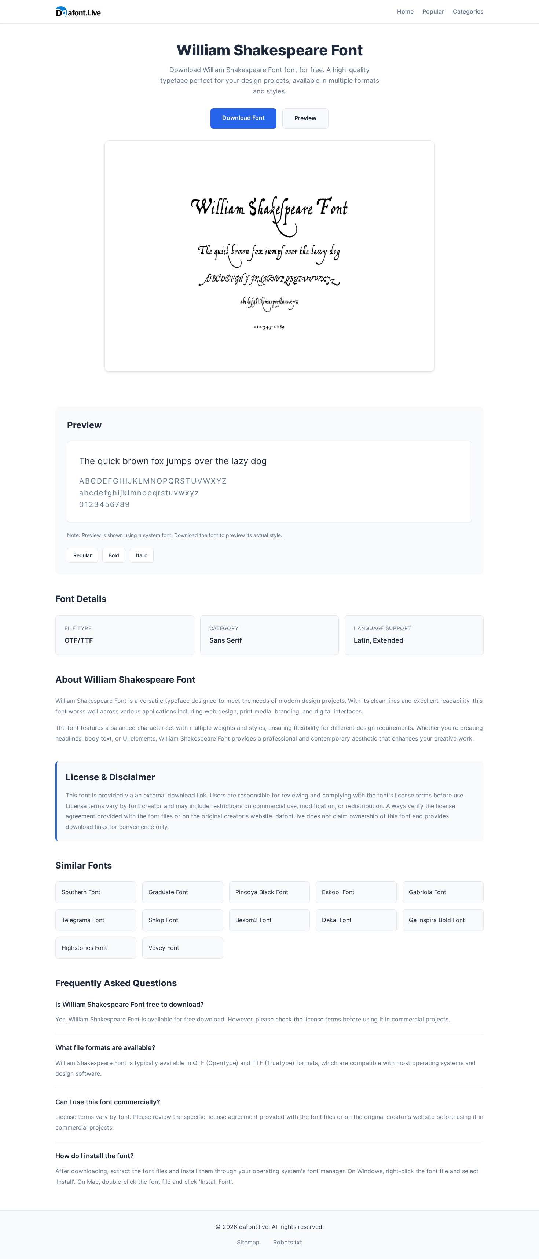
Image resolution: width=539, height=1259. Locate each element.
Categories (468, 11)
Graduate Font (168, 892)
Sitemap (248, 1242)
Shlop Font (163, 920)
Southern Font (81, 892)
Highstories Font (84, 947)
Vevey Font (163, 947)
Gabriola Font (427, 892)
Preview (305, 118)
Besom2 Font (253, 920)
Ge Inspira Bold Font (437, 920)
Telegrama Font (83, 920)
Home (405, 11)
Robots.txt (287, 1242)
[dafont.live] (78, 12)
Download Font (243, 117)
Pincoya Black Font (261, 892)
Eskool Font (338, 892)
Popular (433, 11)
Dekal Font (337, 920)
